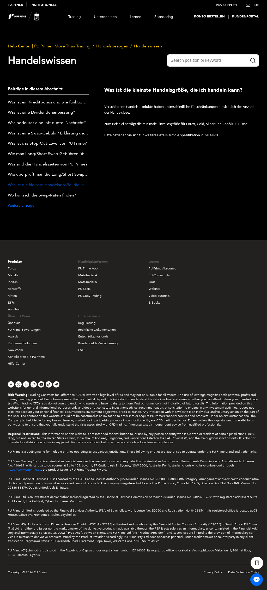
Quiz (152, 282)
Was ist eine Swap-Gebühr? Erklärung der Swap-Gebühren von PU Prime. (48, 133)
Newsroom (15, 350)
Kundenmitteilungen (22, 343)
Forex (12, 268)
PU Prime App (88, 268)
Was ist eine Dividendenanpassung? (41, 112)
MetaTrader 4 (87, 275)
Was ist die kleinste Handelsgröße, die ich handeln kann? (48, 185)
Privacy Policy (213, 572)
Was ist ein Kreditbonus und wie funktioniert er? (48, 102)
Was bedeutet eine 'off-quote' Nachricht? (47, 123)
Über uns (14, 323)
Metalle (13, 275)
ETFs (11, 302)
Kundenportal (245, 17)
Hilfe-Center (16, 363)
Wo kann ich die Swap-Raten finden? (42, 195)
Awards (13, 336)
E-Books (154, 302)
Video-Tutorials (159, 296)
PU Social (84, 289)
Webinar (154, 289)
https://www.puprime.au (24, 470)
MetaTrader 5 (87, 282)
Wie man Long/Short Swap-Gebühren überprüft (48, 154)
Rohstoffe (14, 289)
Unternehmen (105, 16)
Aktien (12, 296)
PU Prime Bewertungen (24, 330)
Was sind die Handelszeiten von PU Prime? (48, 164)
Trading (74, 16)
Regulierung (86, 323)
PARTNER (15, 5)
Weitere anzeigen (22, 205)
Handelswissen (148, 46)
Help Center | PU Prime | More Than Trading (49, 46)
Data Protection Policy (243, 572)
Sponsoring (163, 16)
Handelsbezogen (112, 46)
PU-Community (159, 275)
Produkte (15, 262)
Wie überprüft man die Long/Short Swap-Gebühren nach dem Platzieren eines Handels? (48, 174)
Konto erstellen (209, 17)
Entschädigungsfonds (93, 336)
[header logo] (24, 16)
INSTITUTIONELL (43, 5)
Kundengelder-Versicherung (98, 343)
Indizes (12, 282)
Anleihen (14, 309)
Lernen (135, 16)
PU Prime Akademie (162, 268)
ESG (81, 350)
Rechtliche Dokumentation (97, 330)
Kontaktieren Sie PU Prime (26, 357)
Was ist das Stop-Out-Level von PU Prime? (47, 143)
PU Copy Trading (89, 296)
